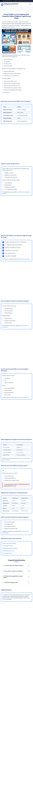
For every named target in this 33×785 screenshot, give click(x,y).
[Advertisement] (16, 9)
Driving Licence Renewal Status (9, 548)
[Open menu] (30, 4)
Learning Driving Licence (8, 550)
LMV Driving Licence (7, 553)
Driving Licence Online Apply (9, 543)
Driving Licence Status (24, 259)
